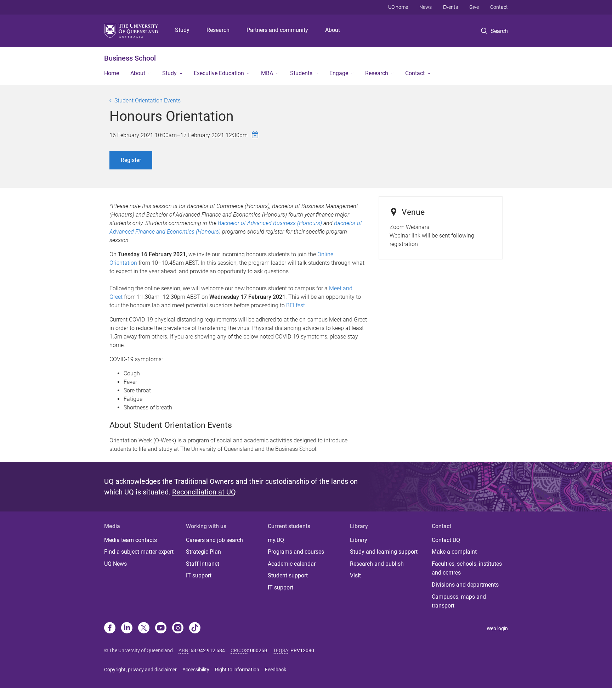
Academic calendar (292, 563)
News (425, 7)
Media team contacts (130, 540)
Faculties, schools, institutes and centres (467, 568)
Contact (499, 7)
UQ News (115, 563)
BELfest (295, 305)
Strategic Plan (203, 551)
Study (182, 30)
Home (111, 73)
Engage (338, 73)
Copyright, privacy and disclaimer (140, 669)
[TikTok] (194, 628)
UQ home (398, 7)
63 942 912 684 (208, 650)
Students (301, 73)
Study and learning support (384, 551)
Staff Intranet (202, 563)
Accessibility (195, 669)
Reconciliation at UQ (204, 492)
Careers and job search (214, 540)
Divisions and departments (465, 584)
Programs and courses (296, 551)
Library (358, 540)
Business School (130, 58)
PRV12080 (302, 650)
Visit (355, 575)
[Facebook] (109, 628)
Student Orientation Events (147, 100)
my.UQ (276, 540)
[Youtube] (160, 628)
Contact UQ (446, 540)
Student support (288, 575)
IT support (198, 575)
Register (131, 160)
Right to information (237, 669)
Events (450, 7)
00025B (258, 650)
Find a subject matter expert (139, 551)
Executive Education (219, 73)
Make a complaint (454, 551)
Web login (497, 628)
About (332, 30)
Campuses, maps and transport (459, 601)
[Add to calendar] (256, 135)
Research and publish (377, 563)
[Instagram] (177, 628)
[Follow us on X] (143, 628)
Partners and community (277, 30)
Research (218, 30)
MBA (267, 73)
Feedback (275, 669)
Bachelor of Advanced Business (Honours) (270, 223)
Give (474, 7)
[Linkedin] (126, 628)
